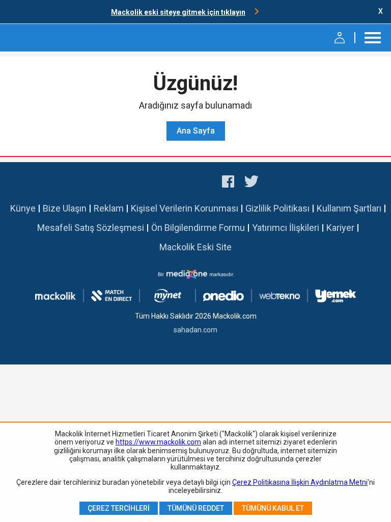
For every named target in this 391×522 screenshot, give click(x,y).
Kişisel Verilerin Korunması (184, 208)
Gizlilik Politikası (277, 208)
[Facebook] (228, 183)
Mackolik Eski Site (195, 247)
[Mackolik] (34, 37)
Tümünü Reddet (195, 508)
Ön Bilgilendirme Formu (198, 227)
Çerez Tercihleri (119, 508)
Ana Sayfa (196, 131)
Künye (23, 208)
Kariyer (340, 227)
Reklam (109, 208)
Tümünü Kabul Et (273, 508)
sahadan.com (195, 330)
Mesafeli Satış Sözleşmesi (90, 227)
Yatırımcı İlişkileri (285, 227)
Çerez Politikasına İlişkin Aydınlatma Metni (300, 482)
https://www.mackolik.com (158, 442)
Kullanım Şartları (349, 208)
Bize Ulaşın (65, 208)
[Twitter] (251, 183)
